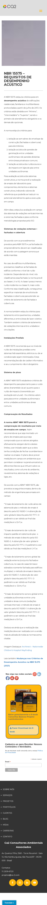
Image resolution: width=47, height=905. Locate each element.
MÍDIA (5, 825)
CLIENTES (7, 813)
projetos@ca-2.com (10, 875)
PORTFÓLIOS (9, 807)
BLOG (5, 819)
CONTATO (7, 837)
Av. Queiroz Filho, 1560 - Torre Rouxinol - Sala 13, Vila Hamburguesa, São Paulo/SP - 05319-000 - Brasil (22, 857)
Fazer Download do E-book (22, 730)
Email (8, 762)
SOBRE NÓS (8, 789)
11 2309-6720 (7, 871)
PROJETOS (8, 801)
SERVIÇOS (7, 795)
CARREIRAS (8, 831)
